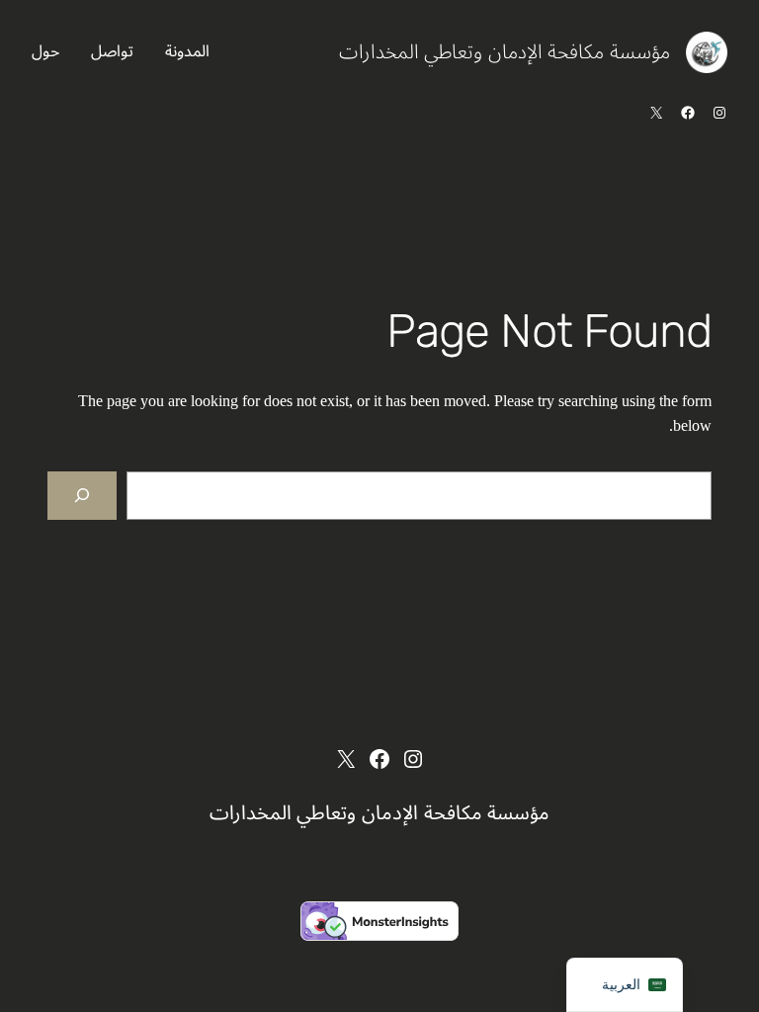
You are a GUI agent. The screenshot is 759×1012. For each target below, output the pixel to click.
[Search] (82, 495)
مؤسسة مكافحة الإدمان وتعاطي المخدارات (504, 52)
